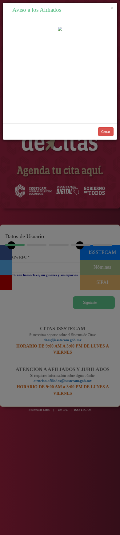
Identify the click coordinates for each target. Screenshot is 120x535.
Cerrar (105, 131)
